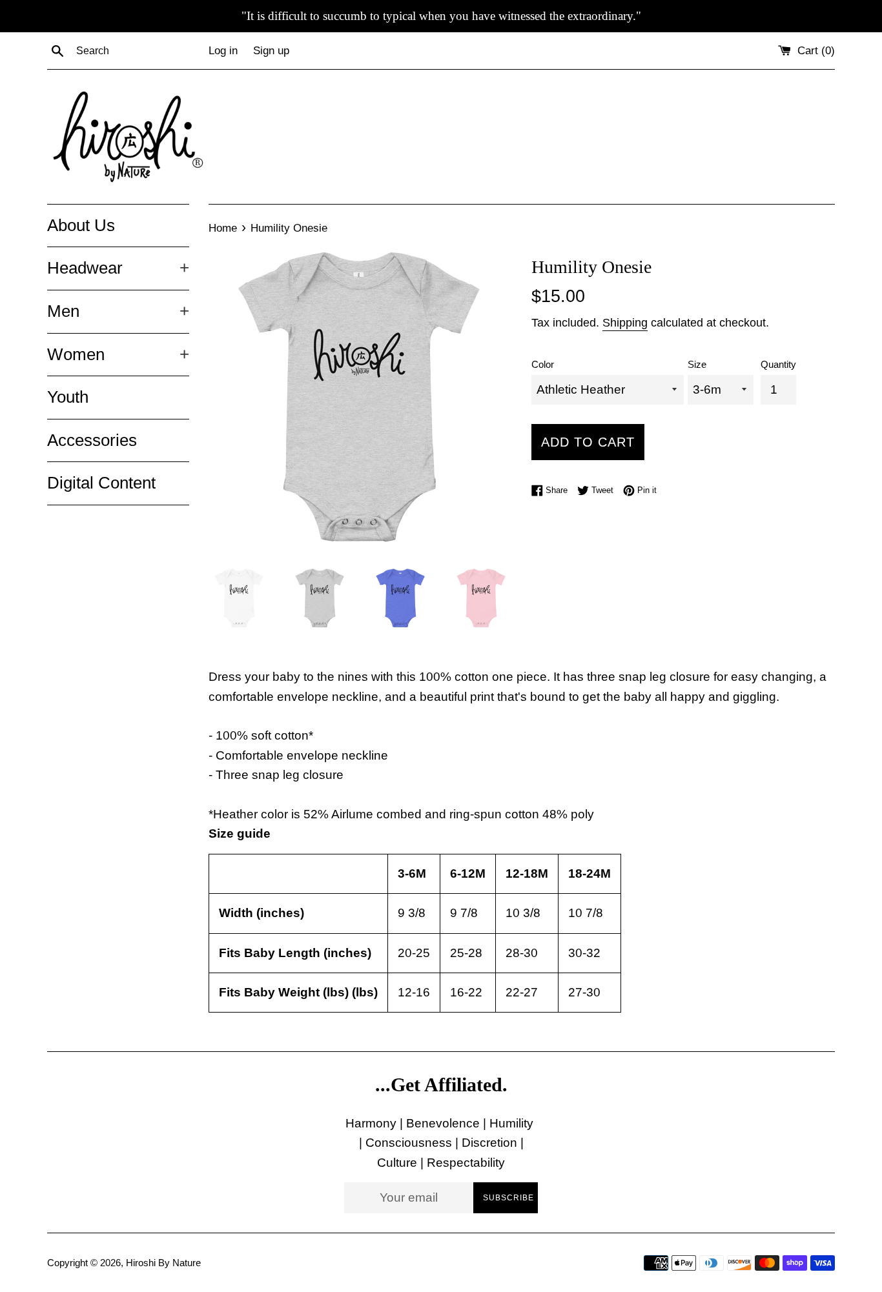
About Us (81, 225)
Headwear (118, 268)
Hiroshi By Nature (163, 1262)
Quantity (778, 364)
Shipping (625, 322)
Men (118, 311)
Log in (223, 51)
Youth (67, 397)
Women (118, 354)
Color (542, 364)
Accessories (92, 440)
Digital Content (101, 482)
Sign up (271, 51)
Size (697, 364)
